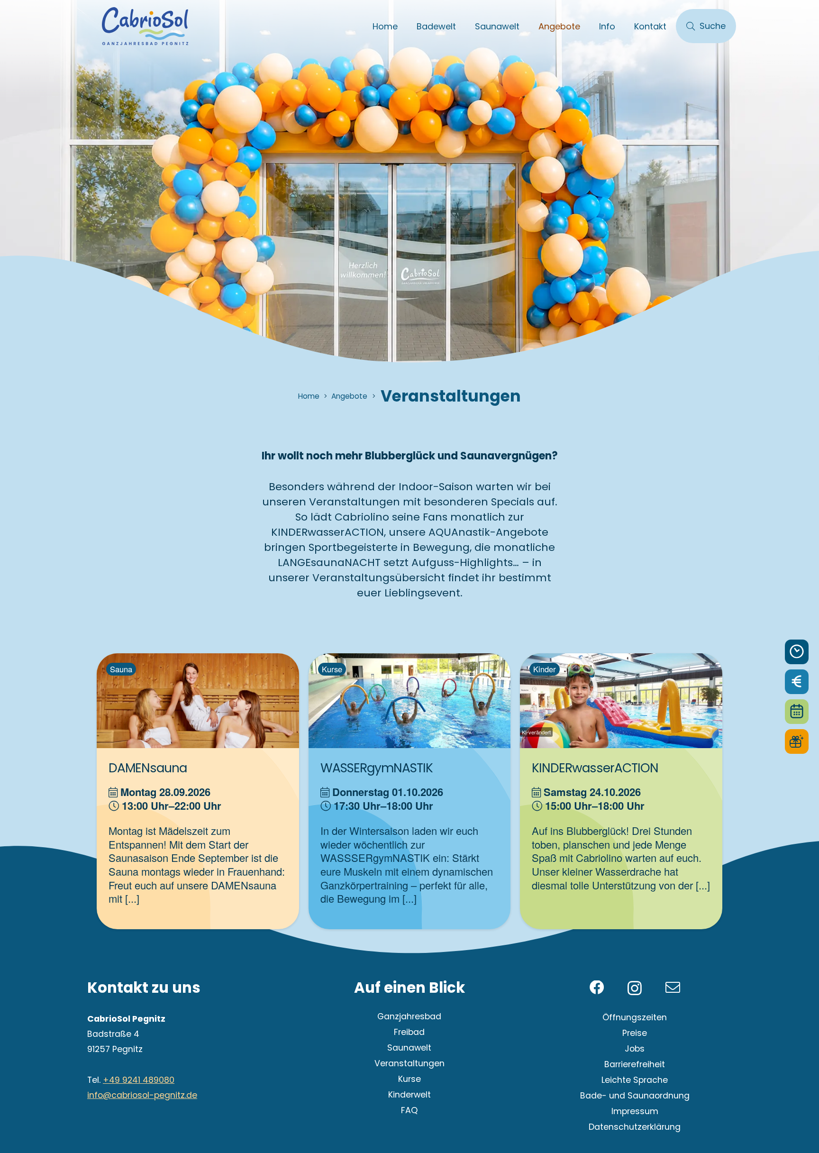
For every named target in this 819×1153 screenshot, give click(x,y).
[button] (463, 26)
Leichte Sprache (634, 1080)
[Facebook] (597, 987)
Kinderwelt (409, 1094)
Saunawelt (409, 1047)
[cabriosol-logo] (145, 26)
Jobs (635, 1048)
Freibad (409, 1032)
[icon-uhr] (797, 651)
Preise (634, 1033)
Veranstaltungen (409, 1063)
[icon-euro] (797, 681)
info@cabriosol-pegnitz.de (142, 1095)
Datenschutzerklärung (635, 1127)
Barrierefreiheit (634, 1064)
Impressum (634, 1111)
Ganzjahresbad (409, 1016)
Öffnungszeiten (634, 1017)
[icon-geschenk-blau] (797, 741)
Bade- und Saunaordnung (635, 1095)
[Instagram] (635, 988)
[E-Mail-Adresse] (672, 987)
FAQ (409, 1110)
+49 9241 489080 (138, 1080)
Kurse (409, 1079)
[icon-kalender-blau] (797, 711)
